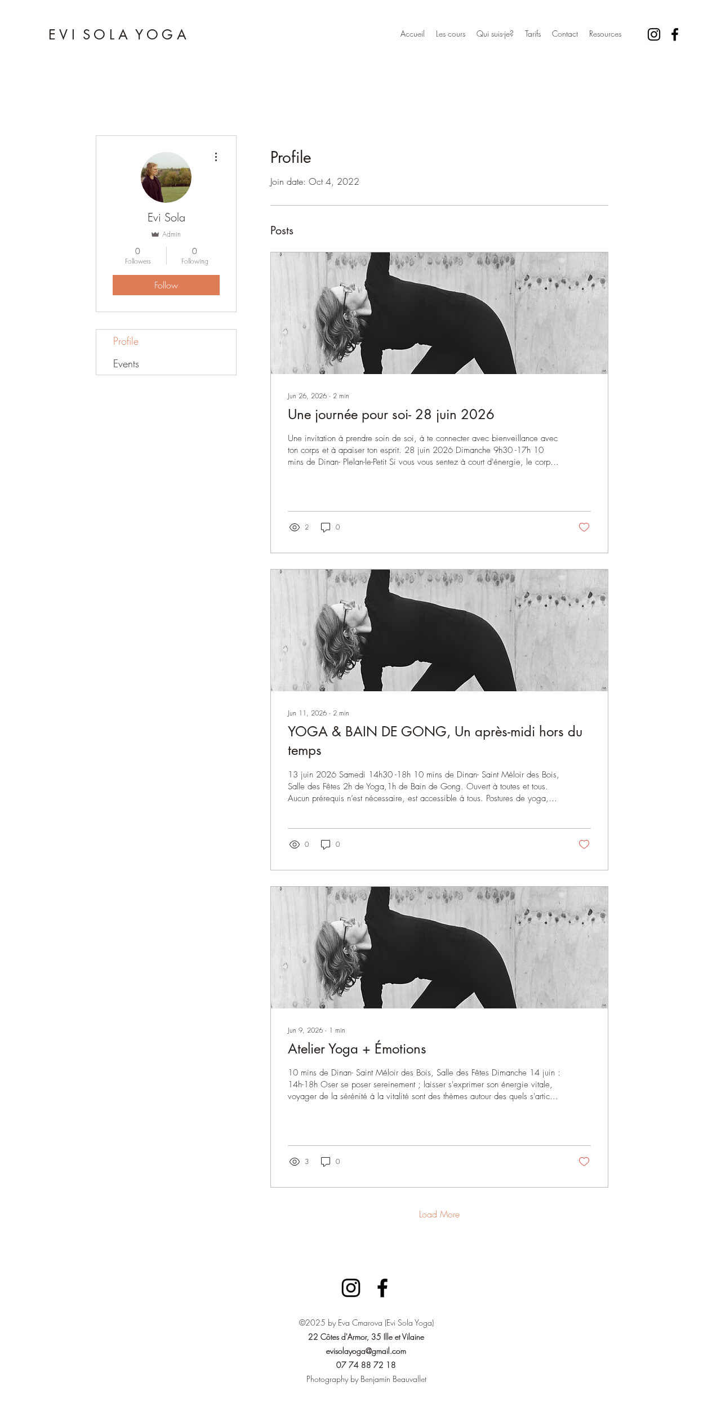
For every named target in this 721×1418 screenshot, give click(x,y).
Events (126, 363)
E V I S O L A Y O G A (117, 34)
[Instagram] (654, 34)
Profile (126, 341)
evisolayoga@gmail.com (366, 1350)
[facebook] (674, 34)
